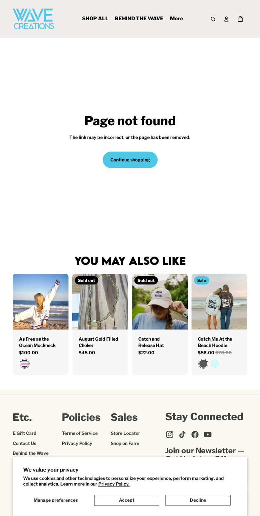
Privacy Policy (77, 443)
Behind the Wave (31, 453)
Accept (126, 500)
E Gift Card (24, 433)
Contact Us (24, 443)
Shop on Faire (125, 443)
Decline (198, 500)
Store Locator (125, 433)
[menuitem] (95, 19)
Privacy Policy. (114, 484)
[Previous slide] (18, 302)
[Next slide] (63, 302)
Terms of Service (80, 433)
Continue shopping (130, 159)
